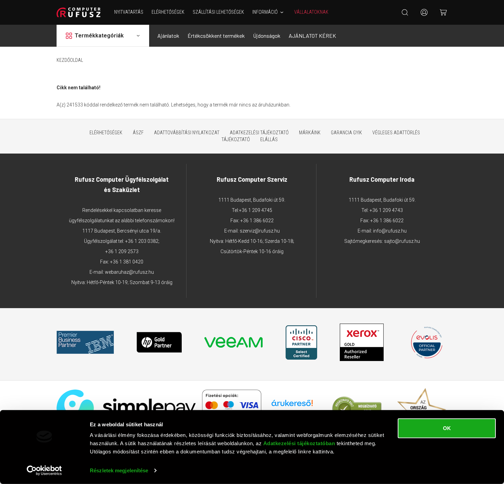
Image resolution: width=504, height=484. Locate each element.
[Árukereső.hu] (292, 405)
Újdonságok (266, 35)
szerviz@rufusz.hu (260, 231)
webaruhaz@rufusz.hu (129, 272)
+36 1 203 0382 (141, 241)
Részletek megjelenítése (119, 470)
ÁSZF (138, 132)
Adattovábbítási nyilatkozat (186, 132)
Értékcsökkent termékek (216, 35)
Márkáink (310, 132)
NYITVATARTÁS (128, 12)
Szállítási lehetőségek (218, 12)
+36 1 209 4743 (386, 210)
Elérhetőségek (168, 12)
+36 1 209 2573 (122, 251)
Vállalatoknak (311, 12)
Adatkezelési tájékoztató (259, 132)
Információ (265, 12)
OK (447, 428)
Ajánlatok (168, 35)
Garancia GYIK (346, 132)
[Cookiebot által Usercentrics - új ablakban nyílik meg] (44, 470)
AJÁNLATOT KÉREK (312, 35)
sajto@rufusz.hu (402, 241)
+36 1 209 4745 (255, 210)
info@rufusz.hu (390, 231)
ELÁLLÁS (269, 139)
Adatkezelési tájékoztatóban (299, 443)
